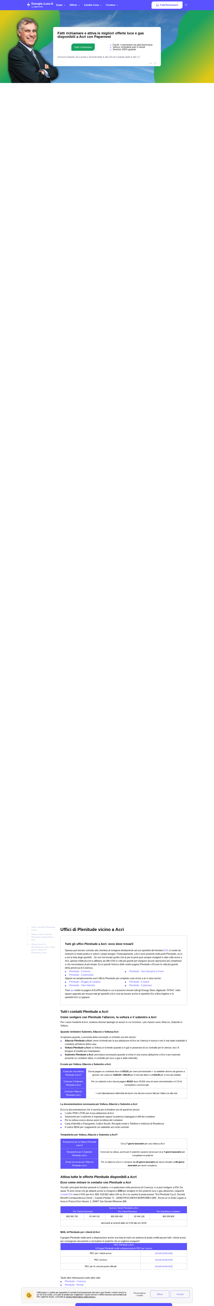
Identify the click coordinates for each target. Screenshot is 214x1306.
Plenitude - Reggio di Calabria (85, 982)
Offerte (73, 5)
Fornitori (110, 5)
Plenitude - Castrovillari (81, 975)
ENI (166, 950)
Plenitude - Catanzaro (140, 985)
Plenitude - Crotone (139, 982)
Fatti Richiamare (169, 5)
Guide (59, 5)
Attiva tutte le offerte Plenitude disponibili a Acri (42, 937)
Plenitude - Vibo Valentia (82, 985)
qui (72, 990)
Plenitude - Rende (74, 1285)
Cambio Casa (91, 5)
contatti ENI (66, 1194)
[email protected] (163, 1253)
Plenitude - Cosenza (79, 971)
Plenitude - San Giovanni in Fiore (146, 971)
